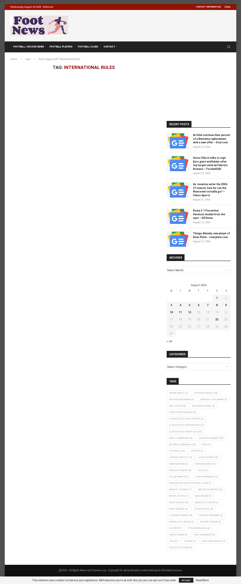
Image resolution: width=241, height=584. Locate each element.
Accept (186, 580)
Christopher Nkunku (182, 412)
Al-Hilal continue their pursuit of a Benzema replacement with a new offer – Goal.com (211, 139)
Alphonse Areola (206, 393)
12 (189, 312)
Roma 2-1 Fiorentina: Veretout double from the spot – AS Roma (209, 214)
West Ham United (213, 541)
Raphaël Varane (210, 522)
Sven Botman (178, 535)
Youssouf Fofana (180, 547)
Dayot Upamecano (180, 438)
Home (13, 59)
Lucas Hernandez (206, 477)
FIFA (206, 444)
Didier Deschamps (211, 438)
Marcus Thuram (180, 489)
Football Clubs (88, 46)
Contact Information (208, 7)
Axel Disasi (177, 406)
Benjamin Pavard (203, 406)
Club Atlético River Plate (185, 432)
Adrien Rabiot (178, 393)
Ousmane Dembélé (180, 515)
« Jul (169, 341)
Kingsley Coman (180, 470)
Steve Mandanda (199, 528)
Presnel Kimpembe (211, 515)
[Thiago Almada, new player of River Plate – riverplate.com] (178, 239)
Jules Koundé (208, 457)
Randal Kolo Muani (181, 522)
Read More (202, 580)
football (177, 451)
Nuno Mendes (178, 509)
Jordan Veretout (180, 457)
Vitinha (189, 541)
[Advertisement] (162, 25)
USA (173, 541)
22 (216, 319)
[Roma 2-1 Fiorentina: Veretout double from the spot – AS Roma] (178, 216)
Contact (109, 46)
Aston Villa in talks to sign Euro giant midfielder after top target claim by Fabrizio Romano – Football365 (210, 163)
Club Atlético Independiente (186, 425)
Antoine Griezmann (181, 399)
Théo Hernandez (204, 535)
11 (180, 312)
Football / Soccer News (28, 46)
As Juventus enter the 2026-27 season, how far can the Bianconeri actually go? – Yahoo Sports (210, 190)
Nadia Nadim (202, 496)
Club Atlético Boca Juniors (186, 419)
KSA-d (202, 470)
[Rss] (223, 46)
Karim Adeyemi (178, 464)
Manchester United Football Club (190, 483)
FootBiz (197, 451)
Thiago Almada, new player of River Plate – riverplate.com (211, 235)
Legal (227, 7)
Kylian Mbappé (179, 477)
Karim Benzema (204, 464)
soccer (175, 528)
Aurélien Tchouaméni (213, 399)
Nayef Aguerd (178, 502)
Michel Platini (178, 496)
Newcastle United (206, 502)
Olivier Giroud (203, 509)
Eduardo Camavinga (182, 444)
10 (171, 312)
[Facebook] (219, 46)
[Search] (229, 46)
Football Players (61, 46)
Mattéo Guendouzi (210, 489)
